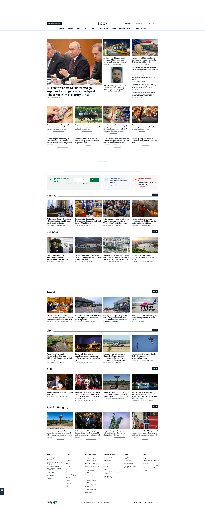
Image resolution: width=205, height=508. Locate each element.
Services (122, 28)
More (128, 28)
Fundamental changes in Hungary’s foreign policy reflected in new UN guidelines (88, 221)
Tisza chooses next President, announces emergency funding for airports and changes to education (60, 318)
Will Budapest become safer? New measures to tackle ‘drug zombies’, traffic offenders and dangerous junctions (144, 85)
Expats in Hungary (90, 475)
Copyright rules (128, 458)
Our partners (50, 472)
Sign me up (95, 180)
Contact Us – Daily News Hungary (54, 463)
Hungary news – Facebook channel (109, 477)
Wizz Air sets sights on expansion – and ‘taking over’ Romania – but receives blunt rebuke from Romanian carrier (116, 142)
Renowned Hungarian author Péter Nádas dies (60, 393)
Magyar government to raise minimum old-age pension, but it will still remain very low (87, 127)
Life (85, 28)
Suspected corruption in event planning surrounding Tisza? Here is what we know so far (145, 127)
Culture (92, 28)
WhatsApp (107, 460)
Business (70, 28)
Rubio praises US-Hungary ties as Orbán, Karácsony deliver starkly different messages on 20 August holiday (87, 434)
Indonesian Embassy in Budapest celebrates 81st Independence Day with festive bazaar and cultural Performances (87, 396)
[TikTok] (146, 502)
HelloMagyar (128, 23)
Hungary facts (89, 478)
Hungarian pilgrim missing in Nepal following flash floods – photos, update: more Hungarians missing (59, 142)
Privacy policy (128, 460)
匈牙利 (68, 486)
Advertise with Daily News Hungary (130, 467)
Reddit (106, 466)
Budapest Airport (90, 460)
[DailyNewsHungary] (102, 23)
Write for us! (50, 475)
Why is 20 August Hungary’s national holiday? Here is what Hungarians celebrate (114, 433)
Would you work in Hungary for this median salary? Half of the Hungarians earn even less (58, 127)
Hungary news (70, 458)
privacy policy (87, 183)
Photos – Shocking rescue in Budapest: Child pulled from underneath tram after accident (115, 60)
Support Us (139, 23)
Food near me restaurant (92, 463)
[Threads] (157, 502)
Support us (141, 186)
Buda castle (88, 492)
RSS (105, 469)
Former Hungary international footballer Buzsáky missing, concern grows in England (114, 88)
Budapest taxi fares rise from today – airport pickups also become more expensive (88, 318)
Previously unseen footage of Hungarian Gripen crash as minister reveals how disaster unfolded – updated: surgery (114, 357)
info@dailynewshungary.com (151, 460)
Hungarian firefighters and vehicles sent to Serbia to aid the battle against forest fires (144, 221)
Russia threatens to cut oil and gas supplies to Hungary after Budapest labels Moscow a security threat (71, 91)
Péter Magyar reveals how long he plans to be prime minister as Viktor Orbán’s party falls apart (116, 221)
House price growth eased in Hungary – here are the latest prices (143, 257)
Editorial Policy (128, 463)
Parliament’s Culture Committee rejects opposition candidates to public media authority (59, 221)
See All (155, 195)
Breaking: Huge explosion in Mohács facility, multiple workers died (144, 141)
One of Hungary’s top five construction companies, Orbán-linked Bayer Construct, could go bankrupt (145, 69)
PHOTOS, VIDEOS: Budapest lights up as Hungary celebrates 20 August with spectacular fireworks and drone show (145, 396)
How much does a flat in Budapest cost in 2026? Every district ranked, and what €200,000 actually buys (116, 257)
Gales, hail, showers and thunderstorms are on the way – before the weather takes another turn (87, 357)
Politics (61, 28)
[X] (143, 502)
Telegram (107, 463)
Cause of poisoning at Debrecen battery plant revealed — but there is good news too (88, 257)
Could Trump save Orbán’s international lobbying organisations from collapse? (57, 257)
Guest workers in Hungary (90, 471)
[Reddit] (154, 502)
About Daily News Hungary (52, 458)
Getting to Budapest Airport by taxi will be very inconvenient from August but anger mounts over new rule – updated (116, 319)
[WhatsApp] (149, 502)
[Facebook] (137, 502)
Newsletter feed (109, 458)
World (114, 28)
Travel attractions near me (92, 467)
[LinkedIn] (134, 502)
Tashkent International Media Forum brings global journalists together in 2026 (87, 141)
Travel (78, 28)
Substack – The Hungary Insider (111, 472)
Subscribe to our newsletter (55, 23)
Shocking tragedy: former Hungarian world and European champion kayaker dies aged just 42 (145, 77)
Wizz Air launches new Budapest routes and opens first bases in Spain (144, 318)
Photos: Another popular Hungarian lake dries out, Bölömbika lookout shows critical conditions (59, 357)
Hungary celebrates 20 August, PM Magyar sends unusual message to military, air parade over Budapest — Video (145, 434)
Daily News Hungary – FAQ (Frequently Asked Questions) (54, 468)
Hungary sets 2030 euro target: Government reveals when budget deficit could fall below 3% (144, 60)
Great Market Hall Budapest (90, 485)
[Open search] (147, 23)
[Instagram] (140, 502)
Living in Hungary (140, 28)
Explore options (114, 185)
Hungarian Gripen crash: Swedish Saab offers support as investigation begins (144, 356)
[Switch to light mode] (150, 23)
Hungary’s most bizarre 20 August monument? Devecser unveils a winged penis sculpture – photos (116, 395)
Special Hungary (103, 28)
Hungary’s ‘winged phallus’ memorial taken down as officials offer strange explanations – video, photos (60, 434)
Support (49, 478)
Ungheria (69, 483)
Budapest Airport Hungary (90, 481)
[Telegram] (151, 502)
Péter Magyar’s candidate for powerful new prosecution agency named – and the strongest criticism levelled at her (145, 94)
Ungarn (68, 480)
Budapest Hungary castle (92, 489)
